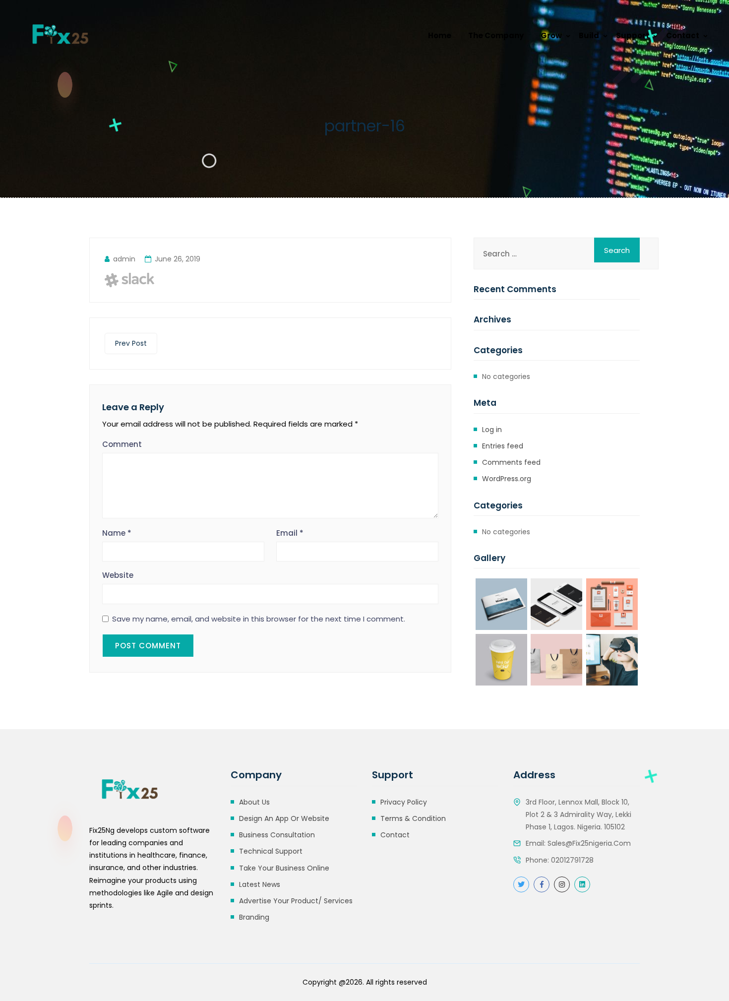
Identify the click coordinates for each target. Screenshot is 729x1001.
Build (589, 35)
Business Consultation (277, 835)
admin (124, 259)
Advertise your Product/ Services (296, 901)
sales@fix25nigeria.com (589, 843)
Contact (682, 35)
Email (290, 533)
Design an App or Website (284, 818)
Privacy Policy (403, 802)
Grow (551, 35)
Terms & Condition (413, 818)
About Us (254, 802)
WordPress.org (506, 479)
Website (117, 575)
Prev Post (131, 343)
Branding (254, 917)
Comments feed (511, 462)
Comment (122, 444)
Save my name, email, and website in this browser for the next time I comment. (258, 619)
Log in (492, 430)
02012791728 (572, 860)
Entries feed (502, 446)
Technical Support (271, 851)
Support (632, 35)
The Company (496, 35)
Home (439, 35)
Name (116, 533)
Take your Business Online (284, 868)
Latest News (259, 884)
